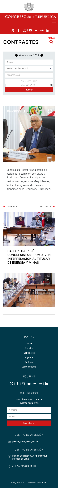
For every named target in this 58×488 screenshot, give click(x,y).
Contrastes (29, 353)
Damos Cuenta (29, 366)
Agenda (29, 357)
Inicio (29, 343)
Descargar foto (14, 111)
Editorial (29, 362)
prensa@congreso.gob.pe (25, 441)
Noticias (29, 348)
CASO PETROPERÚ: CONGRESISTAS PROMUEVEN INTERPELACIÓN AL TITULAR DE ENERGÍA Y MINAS (29, 256)
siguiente (46, 206)
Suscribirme (29, 423)
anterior (12, 206)
